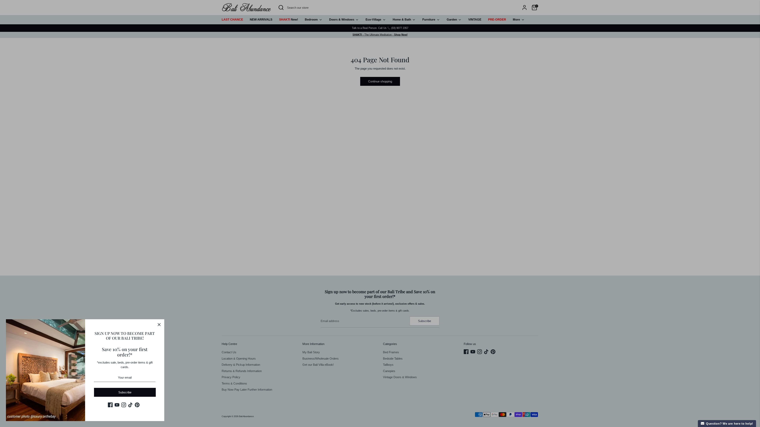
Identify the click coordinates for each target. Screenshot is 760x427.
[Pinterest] (137, 404)
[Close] (159, 324)
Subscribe (124, 392)
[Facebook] (110, 404)
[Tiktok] (130, 404)
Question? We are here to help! (728, 423)
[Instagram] (123, 404)
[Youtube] (117, 404)
